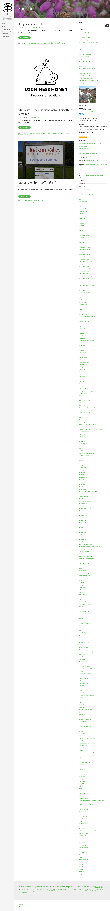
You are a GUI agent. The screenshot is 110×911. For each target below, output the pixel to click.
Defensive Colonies (83, 402)
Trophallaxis (81, 818)
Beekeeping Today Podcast (85, 54)
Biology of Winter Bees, (84, 321)
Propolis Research (83, 700)
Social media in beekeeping (85, 762)
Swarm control (26, 134)
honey (80, 494)
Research (81, 731)
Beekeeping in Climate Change (85, 275)
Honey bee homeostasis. (84, 510)
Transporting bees (83, 814)
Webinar (81, 862)
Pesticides (81, 671)
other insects (82, 659)
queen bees (81, 702)
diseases (81, 414)
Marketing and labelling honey (85, 604)
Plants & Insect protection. (85, 676)
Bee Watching (82, 242)
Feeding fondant (29, 887)
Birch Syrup (81, 323)
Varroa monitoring (79, 891)
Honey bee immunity (83, 513)
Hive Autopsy (82, 484)
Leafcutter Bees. (82, 582)
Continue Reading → (24, 38)
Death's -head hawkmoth (84, 400)
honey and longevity (83, 496)
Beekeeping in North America (34, 200)
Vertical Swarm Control (84, 854)
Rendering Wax (82, 728)
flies (80, 448)
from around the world (84, 460)
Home (3, 23)
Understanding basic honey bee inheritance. (88, 830)
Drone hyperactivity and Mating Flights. (87, 424)
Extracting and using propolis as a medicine (88, 438)
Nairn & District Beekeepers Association (88, 68)
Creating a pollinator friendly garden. (87, 391)
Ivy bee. (80, 580)
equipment (42, 200)
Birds (80, 326)
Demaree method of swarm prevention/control (89, 407)
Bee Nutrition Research (84, 235)
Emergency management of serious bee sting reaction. (91, 429)
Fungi (80, 462)
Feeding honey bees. (83, 443)
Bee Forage (81, 225)
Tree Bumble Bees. (83, 816)
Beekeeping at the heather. (85, 247)
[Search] (107, 25)
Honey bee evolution (83, 503)
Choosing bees (82, 367)
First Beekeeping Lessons (84, 148)
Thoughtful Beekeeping (84, 809)
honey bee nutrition (90, 887)
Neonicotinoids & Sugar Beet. (85, 642)
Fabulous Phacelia (83, 146)
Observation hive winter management (87, 652)
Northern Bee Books (83, 71)
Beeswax (81, 309)
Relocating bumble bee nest (85, 726)
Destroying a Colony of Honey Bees (86, 410)
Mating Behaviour (83, 609)
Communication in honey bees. (85, 383)
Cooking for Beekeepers (84, 386)
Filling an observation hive (85, 446)
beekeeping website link (84, 295)
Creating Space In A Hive (84, 393)
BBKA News (81, 44)
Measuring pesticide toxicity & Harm (87, 611)
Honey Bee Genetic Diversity (85, 508)
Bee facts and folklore (84, 220)
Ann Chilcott (32, 27)
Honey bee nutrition (83, 520)
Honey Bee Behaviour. (84, 498)
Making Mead (82, 592)
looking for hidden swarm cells (63, 133)
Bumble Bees (82, 345)
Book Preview (63, 42)
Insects (80, 568)
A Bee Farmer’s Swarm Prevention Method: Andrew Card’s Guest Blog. (45, 112)
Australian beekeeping (84, 208)
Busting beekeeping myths (85, 347)
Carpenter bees (82, 355)
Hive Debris (81, 486)
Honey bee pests (82, 522)
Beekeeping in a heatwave (85, 266)
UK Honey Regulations (84, 826)
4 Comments (40, 27)
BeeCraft (81, 49)
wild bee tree (25, 892)
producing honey (42, 43)
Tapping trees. (82, 793)
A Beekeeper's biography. (28, 42)
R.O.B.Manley (49, 43)
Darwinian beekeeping (84, 398)
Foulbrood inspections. (84, 455)
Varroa (80, 840)
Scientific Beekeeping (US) (85, 75)
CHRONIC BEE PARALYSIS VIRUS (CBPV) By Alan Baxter (91, 143)
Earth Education (82, 426)
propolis (100, 889)
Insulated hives (82, 570)
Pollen (80, 680)
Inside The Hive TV (83, 66)
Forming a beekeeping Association (86, 453)
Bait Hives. (81, 216)
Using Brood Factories (84, 833)
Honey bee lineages (83, 515)
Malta (80, 599)
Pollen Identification (83, 683)
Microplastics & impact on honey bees (87, 621)
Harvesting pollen (83, 472)
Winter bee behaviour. (84, 866)
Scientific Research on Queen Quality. (87, 743)
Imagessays (81, 63)
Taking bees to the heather (85, 791)
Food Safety (81, 450)
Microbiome (81, 618)
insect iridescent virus (84, 563)
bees (80, 297)
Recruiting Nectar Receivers (85, 719)
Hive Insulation (66, 887)
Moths (80, 630)
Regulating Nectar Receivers (85, 721)
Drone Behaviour (82, 419)
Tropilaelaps (81, 821)
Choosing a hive (82, 364)
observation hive (55, 889)
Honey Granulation (83, 539)
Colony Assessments (83, 374)
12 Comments (41, 186)
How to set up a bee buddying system (87, 549)
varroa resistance (90, 891)
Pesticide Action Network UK (85, 668)
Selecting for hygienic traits (85, 748)
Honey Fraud (82, 537)
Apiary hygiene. (82, 196)
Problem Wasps (82, 692)
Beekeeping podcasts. (83, 290)
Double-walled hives (83, 417)
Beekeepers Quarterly (84, 51)
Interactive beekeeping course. (86, 575)
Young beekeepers (83, 874)
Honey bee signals (83, 525)
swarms (64, 131)
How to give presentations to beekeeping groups (89, 546)
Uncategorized (82, 828)
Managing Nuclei (82, 601)
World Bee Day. (82, 871)
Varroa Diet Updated (83, 842)
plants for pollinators (83, 678)
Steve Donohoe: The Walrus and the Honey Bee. (89, 80)
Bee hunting (81, 232)
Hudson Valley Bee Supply (84, 61)
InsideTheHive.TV (24, 889)
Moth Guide (81, 628)
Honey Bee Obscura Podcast (85, 59)
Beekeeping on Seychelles (84, 287)
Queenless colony (52, 131)
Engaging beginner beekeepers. (86, 434)
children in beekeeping (80, 886)
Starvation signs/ (82, 769)
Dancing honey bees (83, 395)
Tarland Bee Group (83, 795)
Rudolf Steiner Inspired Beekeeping (87, 738)
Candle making (82, 352)
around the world (83, 201)
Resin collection (82, 733)
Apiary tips (35, 42)
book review (81, 333)
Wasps (80, 857)
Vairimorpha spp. (83, 835)
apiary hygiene (24, 886)
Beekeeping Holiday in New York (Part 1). (37, 182)
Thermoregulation (83, 806)
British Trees (82, 338)
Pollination (81, 685)
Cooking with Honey (83, 388)
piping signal (73, 889)
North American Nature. (84, 647)
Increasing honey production (85, 556)
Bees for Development (84, 56)
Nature (80, 635)
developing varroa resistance (85, 412)
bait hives (81, 213)
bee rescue (81, 240)
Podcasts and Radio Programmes (6, 33)
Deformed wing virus (83, 405)
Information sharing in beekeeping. (87, 558)
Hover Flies (81, 541)
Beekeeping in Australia (84, 271)
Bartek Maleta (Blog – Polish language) (87, 39)
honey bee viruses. (83, 529)
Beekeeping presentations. (85, 292)
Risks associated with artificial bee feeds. (88, 736)
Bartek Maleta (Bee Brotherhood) (86, 37)
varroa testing (82, 850)
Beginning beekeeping (84, 314)
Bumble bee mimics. (83, 343)
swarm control (59, 131)
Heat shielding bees (83, 477)
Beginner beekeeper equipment (86, 311)
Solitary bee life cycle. (84, 764)
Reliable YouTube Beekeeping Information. (88, 724)
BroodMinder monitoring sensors (86, 340)
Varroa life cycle (82, 845)
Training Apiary (82, 811)
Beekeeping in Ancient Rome (85, 268)
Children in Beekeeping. (84, 362)
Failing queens (82, 441)
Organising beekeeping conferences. (87, 656)
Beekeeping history (83, 264)
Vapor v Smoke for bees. (84, 838)
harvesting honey (58, 887)
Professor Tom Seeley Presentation (86, 695)
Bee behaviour (82, 218)
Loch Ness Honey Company (51, 133)
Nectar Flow (81, 640)
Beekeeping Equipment (84, 259)
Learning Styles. (82, 585)
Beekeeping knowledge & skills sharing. (87, 285)
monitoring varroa (33, 889)
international (82, 577)
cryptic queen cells (33, 133)
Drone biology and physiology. (85, 422)
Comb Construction (83, 379)
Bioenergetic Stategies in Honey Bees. (87, 316)
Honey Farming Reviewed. (30, 24)
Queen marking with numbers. (85, 709)
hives (71, 887)
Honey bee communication (80, 887)
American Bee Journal (84, 32)
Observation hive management (64, 889)
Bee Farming (40, 42)
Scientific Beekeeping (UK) (85, 73)
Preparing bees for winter (81, 889)
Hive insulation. (82, 489)
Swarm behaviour (83, 783)
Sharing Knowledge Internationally (86, 752)
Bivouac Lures (82, 328)
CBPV (73, 886)
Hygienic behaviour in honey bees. (86, 553)
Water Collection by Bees (84, 859)
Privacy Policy (5, 36)
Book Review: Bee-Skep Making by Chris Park (89, 153)
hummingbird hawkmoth (84, 551)
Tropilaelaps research (84, 823)
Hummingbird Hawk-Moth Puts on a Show (88, 151)
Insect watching (82, 565)
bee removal (81, 237)
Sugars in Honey (82, 774)
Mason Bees (81, 606)
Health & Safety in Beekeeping (85, 474)
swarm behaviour (39, 891)
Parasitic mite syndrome (84, 666)
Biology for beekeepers (32, 131)
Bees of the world (83, 304)
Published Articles (6, 29)
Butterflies (81, 350)
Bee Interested (82, 47)
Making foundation (83, 589)
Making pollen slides (83, 594)
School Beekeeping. (83, 740)
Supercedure (82, 776)
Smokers (81, 759)
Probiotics (81, 690)
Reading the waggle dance (84, 716)
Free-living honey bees (84, 458)
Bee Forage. (81, 228)
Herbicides (81, 479)
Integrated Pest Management (85, 573)
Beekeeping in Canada (84, 273)
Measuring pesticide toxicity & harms (87, 613)
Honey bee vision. (83, 532)
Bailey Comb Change (83, 211)
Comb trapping (82, 381)
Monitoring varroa (83, 625)
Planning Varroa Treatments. (85, 673)
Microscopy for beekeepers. (43, 131)
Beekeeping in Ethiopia (84, 278)
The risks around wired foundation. (87, 804)
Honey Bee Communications (85, 501)
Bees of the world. (83, 307)
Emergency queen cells (84, 431)
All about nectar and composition (86, 194)
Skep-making (82, 757)
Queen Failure (82, 707)
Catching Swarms (83, 357)
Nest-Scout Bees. (82, 644)
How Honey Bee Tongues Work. (86, 544)
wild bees (81, 864)
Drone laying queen (41, 133)
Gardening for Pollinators (50, 887)
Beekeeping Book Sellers (84, 249)
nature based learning (84, 637)
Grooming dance (82, 467)
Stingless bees (82, 771)
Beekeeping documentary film (85, 254)
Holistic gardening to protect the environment (89, 491)
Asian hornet (82, 206)
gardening (81, 465)
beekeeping (45, 42)
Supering (81, 779)
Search (80, 22)
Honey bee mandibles (83, 517)
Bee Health (81, 230)
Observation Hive (83, 649)
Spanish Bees (82, 767)
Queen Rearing (82, 712)
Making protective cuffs (84, 597)
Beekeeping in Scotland (84, 283)
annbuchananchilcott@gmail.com (89, 111)
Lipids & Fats (82, 587)
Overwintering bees (83, 661)
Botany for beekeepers (84, 335)
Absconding (81, 192)
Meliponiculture (82, 616)
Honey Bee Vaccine (83, 527)
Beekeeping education (56, 886)
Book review (36, 43)
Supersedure (82, 781)
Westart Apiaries (82, 83)
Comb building (82, 376)
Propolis (81, 697)
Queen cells (81, 704)
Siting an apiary (82, 755)
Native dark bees (82, 632)
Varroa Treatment (83, 852)
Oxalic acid (81, 664)
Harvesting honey (83, 470)
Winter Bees (81, 869)
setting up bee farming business (58, 43)
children (81, 359)
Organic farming (82, 654)
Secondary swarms (83, 745)
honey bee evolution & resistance (86, 506)
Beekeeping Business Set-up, (54, 42)
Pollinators (81, 688)
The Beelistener (7, 15)
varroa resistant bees (83, 847)
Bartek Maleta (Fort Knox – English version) (88, 42)
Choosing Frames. (83, 369)
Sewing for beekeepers (84, 750)
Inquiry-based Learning (84, 561)
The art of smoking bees (84, 798)
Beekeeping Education (84, 256)
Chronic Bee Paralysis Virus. (85, 371)
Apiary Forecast (82, 35)
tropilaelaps (67, 891)
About (3, 26)
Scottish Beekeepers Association (86, 78)
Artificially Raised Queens (84, 204)
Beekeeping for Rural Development (86, 261)
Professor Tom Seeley (92, 889)
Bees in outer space (83, 302)
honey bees (81, 534)
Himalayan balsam (83, 482)
